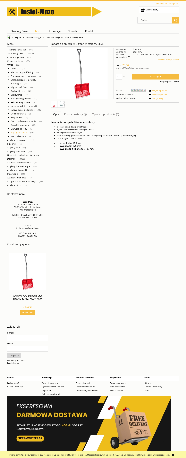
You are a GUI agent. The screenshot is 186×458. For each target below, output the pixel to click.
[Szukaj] (175, 20)
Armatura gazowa (15, 57)
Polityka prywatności (51, 394)
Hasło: (10, 343)
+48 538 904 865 (29, 217)
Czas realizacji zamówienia (87, 390)
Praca (146, 390)
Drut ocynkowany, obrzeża (23, 121)
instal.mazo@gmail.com (27, 228)
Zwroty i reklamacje (50, 383)
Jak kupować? (13, 383)
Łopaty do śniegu (19, 132)
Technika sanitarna (16, 49)
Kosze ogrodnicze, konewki (24, 106)
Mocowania (12, 173)
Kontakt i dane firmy (153, 386)
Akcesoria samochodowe (19, 162)
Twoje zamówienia (118, 383)
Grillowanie (16, 94)
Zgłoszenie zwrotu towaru (53, 386)
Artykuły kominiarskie (17, 170)
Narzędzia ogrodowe (21, 98)
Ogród (10, 64)
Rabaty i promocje (15, 386)
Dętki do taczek (18, 113)
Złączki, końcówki (19, 87)
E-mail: (10, 332)
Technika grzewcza (16, 53)
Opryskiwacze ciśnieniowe (23, 76)
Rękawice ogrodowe (20, 102)
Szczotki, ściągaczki (20, 125)
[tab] (56, 114)
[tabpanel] (115, 136)
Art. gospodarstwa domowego (21, 181)
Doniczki (15, 68)
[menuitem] (19, 31)
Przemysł (11, 143)
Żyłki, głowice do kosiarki (23, 110)
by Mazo (130, 94)
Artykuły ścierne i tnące (18, 166)
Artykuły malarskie (16, 151)
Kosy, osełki (16, 117)
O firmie (147, 383)
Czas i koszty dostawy (85, 386)
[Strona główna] (54, 11)
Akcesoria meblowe (16, 177)
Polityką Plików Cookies (76, 455)
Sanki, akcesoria (18, 136)
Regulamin (46, 390)
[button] (157, 90)
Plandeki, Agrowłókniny (22, 72)
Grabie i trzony (18, 91)
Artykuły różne (14, 185)
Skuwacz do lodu (19, 128)
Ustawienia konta (117, 386)
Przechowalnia (116, 390)
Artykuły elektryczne (17, 140)
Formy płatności (83, 383)
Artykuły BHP (13, 147)
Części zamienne (15, 61)
